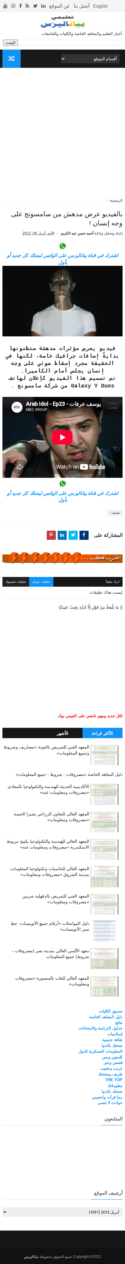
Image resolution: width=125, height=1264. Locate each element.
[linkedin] (43, 6)
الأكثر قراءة (102, 733)
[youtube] (5, 6)
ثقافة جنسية (112, 1039)
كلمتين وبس (112, 1057)
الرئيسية (116, 200)
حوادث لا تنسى (110, 1102)
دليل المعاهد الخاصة (106, 1017)
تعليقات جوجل (41, 581)
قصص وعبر (113, 1062)
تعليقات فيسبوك (15, 581)
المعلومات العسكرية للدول (101, 1051)
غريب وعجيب (111, 1068)
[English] (100, 6)
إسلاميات (115, 1034)
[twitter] (35, 6)
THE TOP (114, 1080)
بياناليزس (31, 1257)
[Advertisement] (62, 135)
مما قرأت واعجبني (107, 1097)
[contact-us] (82, 6)
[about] (59, 6)
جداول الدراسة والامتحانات (101, 1028)
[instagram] (13, 6)
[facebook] (20, 6)
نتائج (119, 1022)
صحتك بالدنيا (112, 1045)
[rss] (27, 6)
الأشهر (62, 733)
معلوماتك (115, 1085)
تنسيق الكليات (111, 1011)
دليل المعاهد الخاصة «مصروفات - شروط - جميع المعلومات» (69, 774)
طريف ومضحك (110, 1074)
